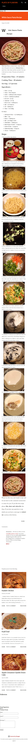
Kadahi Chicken (8, 590)
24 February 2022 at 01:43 (19, 531)
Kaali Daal (5, 631)
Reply (7, 543)
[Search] (22, 2)
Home (4, 6)
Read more (23, 605)
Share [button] (23, 521)
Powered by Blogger (15, 736)
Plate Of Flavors (10, 2)
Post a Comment (11, 605)
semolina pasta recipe (12, 533)
